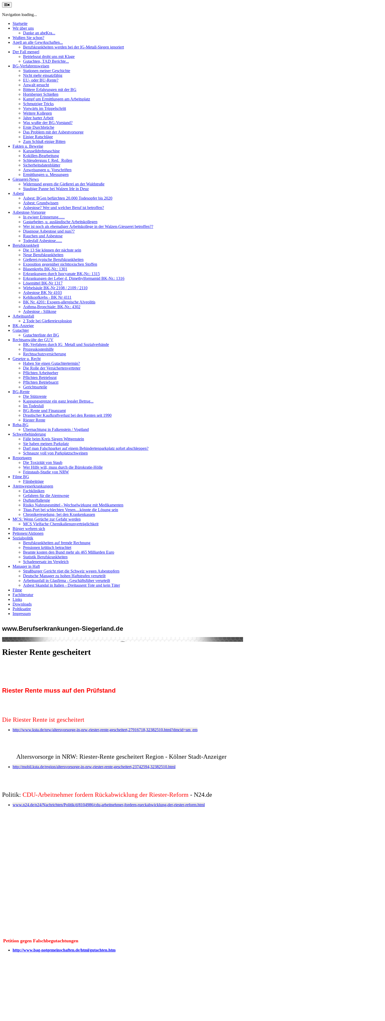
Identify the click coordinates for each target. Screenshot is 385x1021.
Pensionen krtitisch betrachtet (47, 547)
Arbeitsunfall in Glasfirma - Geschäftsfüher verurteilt (66, 580)
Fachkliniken (34, 491)
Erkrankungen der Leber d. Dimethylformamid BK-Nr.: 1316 (73, 278)
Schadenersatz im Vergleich (46, 561)
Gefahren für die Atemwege (46, 495)
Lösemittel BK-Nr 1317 (43, 283)
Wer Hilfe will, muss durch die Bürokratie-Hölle (63, 467)
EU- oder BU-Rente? (40, 80)
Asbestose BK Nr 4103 (42, 292)
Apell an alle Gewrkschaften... (38, 42)
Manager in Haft (26, 566)
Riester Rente (34, 420)
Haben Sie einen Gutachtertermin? (51, 363)
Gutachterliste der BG (41, 335)
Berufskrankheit (26, 245)
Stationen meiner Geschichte (46, 70)
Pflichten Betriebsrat (40, 377)
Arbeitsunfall (23, 316)
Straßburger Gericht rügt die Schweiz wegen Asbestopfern (71, 571)
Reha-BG (21, 425)
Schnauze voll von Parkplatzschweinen (55, 453)
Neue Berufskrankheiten (43, 255)
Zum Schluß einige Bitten (44, 141)
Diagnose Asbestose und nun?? (49, 231)
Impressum (22, 613)
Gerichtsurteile (35, 387)
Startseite (20, 23)
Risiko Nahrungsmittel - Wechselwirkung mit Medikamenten (73, 505)
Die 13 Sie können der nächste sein (52, 250)
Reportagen (22, 458)
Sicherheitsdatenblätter (41, 165)
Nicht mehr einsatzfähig (42, 75)
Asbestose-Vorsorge (29, 212)
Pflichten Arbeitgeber (40, 373)
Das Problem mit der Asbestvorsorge (53, 132)
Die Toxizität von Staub (42, 462)
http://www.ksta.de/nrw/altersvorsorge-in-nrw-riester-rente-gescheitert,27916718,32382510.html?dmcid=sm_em (105, 730)
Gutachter (21, 330)
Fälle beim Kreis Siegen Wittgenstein (53, 439)
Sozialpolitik (23, 538)
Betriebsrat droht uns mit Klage (49, 56)
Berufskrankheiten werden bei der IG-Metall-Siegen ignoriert (73, 47)
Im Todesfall (33, 406)
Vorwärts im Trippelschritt (44, 108)
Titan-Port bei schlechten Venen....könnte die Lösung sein (70, 509)
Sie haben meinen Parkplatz (46, 443)
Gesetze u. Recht (27, 358)
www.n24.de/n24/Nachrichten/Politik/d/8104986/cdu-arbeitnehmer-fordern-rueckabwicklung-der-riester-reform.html (109, 805)
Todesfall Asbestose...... (42, 240)
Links (17, 599)
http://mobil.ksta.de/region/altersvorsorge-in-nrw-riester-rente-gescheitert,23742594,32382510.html (94, 767)
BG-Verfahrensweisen (31, 66)
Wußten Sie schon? (28, 37)
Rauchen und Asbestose (43, 236)
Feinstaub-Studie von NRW (46, 472)
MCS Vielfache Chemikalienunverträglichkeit (60, 524)
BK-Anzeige (23, 325)
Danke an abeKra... (39, 33)
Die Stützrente (35, 396)
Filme (17, 590)
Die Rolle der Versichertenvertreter (51, 368)
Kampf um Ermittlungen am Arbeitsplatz (56, 99)
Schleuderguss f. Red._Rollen (47, 160)
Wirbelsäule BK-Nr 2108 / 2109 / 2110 (55, 288)
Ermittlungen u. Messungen (46, 174)
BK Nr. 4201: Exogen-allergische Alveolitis (59, 302)
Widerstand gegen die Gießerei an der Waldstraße (63, 184)
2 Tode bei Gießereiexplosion (47, 321)
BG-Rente (21, 391)
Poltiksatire (22, 609)
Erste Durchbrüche (38, 127)
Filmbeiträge (33, 481)
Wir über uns (23, 28)
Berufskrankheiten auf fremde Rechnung (56, 543)
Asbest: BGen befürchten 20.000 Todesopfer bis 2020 (67, 198)
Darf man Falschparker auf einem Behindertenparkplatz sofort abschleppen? (85, 448)
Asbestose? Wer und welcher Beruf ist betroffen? (63, 207)
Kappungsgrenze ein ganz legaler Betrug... (58, 401)
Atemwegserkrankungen (33, 486)
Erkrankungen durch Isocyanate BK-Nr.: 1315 (61, 273)
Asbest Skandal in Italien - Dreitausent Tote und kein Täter (71, 585)
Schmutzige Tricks (38, 103)
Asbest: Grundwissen (40, 203)
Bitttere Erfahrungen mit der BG (49, 89)
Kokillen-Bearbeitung (41, 155)
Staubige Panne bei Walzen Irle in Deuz (56, 188)
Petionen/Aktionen (28, 533)
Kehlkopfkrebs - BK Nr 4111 (47, 297)
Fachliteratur (23, 594)
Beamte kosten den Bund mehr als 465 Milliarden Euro (68, 552)
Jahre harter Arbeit (38, 118)
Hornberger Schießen (40, 94)
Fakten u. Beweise (28, 146)
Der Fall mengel (26, 52)
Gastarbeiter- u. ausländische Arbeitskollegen (60, 222)
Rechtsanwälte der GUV (33, 340)
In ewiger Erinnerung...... (44, 217)
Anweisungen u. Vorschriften (47, 170)
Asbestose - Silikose (39, 311)
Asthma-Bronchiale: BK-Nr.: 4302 (51, 306)
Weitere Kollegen (37, 113)
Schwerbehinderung (29, 434)
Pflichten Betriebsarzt (40, 382)
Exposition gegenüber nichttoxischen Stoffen (60, 264)
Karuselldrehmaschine (41, 151)
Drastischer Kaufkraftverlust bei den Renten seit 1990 (67, 415)
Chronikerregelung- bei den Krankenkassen (59, 514)
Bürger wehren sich (29, 528)
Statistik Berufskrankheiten (45, 557)
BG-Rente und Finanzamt (44, 410)
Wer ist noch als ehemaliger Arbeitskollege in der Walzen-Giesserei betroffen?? (88, 226)
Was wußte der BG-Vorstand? (48, 122)
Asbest (18, 193)
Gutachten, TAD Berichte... (46, 61)
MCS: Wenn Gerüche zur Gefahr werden (47, 519)
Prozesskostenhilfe (38, 349)
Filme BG (21, 476)
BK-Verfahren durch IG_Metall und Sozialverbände (66, 344)
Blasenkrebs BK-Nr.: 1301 (45, 269)
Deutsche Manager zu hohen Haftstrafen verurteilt (64, 576)
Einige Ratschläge (38, 137)
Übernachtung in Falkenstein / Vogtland (56, 429)
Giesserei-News (26, 179)
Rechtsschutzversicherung (44, 354)
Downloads (22, 604)
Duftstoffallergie (36, 500)
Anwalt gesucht (36, 85)
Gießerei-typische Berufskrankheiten (53, 259)
